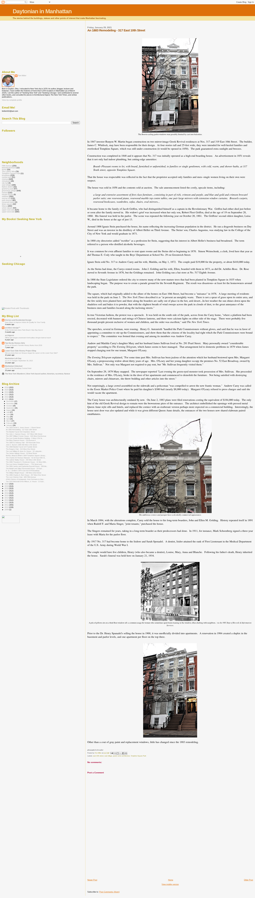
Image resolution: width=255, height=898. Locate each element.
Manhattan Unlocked (13, 366)
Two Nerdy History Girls (15, 343)
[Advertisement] (109, 858)
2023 (7, 394)
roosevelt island (8, 202)
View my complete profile (12, 100)
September (10, 408)
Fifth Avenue (7, 166)
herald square (7, 194)
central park (6, 177)
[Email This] (114, 753)
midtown (5, 196)
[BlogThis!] (117, 753)
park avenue (7, 200)
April (8, 419)
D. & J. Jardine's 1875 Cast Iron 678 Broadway (23, 470)
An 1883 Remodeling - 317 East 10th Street (21, 430)
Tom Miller (22, 76)
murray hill (6, 198)
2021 (7, 399)
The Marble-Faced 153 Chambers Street (20, 432)
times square (7, 204)
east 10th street (98, 756)
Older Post (248, 880)
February (9, 423)
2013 (7, 500)
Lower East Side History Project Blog (20, 351)
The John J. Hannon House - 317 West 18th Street (24, 434)
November (10, 403)
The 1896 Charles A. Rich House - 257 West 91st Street (26, 475)
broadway (6, 175)
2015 (7, 495)
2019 (7, 486)
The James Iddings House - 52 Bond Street (21, 453)
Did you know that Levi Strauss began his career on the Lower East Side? (31, 353)
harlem (5, 193)
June (8, 414)
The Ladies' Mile (8, 171)
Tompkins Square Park (138, 756)
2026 (7, 387)
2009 (7, 510)
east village (108, 756)
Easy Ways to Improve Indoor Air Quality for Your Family (25, 322)
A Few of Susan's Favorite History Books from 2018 (23, 345)
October (9, 406)
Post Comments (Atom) (109, 892)
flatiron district (7, 187)
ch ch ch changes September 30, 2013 (19, 361)
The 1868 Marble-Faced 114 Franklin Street (21, 447)
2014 (7, 498)
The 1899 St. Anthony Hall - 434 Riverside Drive (23, 442)
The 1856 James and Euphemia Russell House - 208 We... (27, 466)
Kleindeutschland (9, 168)
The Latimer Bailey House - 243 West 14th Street (23, 460)
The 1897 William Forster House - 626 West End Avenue (26, 436)
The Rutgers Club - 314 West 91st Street (20, 449)
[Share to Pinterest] (126, 753)
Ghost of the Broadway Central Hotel (18, 368)
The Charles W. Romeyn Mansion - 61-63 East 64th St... (26, 458)
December (10, 401)
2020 (7, 484)
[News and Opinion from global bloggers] (11, 522)
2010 (7, 507)
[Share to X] (120, 753)
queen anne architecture (121, 756)
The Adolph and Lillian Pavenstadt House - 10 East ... (25, 468)
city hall (5, 183)
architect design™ (12, 328)
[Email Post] (111, 753)
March (8, 421)
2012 (7, 502)
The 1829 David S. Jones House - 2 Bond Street (23, 427)
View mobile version (170, 884)
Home (170, 880)
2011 (7, 505)
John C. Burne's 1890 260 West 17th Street (21, 445)
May (8, 417)
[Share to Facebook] (123, 753)
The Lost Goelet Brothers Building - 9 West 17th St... (24, 438)
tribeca (4, 206)
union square (7, 208)
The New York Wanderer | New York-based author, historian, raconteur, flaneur (37, 374)
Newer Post (92, 880)
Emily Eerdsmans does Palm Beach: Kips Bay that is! (24, 330)
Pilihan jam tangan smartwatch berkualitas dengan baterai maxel (28, 338)
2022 (7, 397)
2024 (7, 392)
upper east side (8, 210)
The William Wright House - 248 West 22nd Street (23, 473)
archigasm (9, 335)
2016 (7, 493)
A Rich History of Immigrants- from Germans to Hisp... (25, 479)
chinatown (6, 181)
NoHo (4, 170)
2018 (7, 488)
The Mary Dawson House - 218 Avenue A (21, 440)
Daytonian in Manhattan (42, 11)
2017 (7, 491)
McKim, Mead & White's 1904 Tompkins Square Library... (26, 455)
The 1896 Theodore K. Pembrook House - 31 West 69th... (26, 462)
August (9, 410)
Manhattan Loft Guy (13, 358)
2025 (7, 390)
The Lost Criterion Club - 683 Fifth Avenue (21, 477)
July (8, 412)
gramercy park (7, 189)
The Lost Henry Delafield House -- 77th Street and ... (25, 464)
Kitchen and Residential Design (18, 320)
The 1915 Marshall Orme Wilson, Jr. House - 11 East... (25, 481)
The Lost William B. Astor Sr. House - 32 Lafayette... (24, 451)
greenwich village (9, 191)
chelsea (5, 179)
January (9, 425)
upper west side (8, 212)
